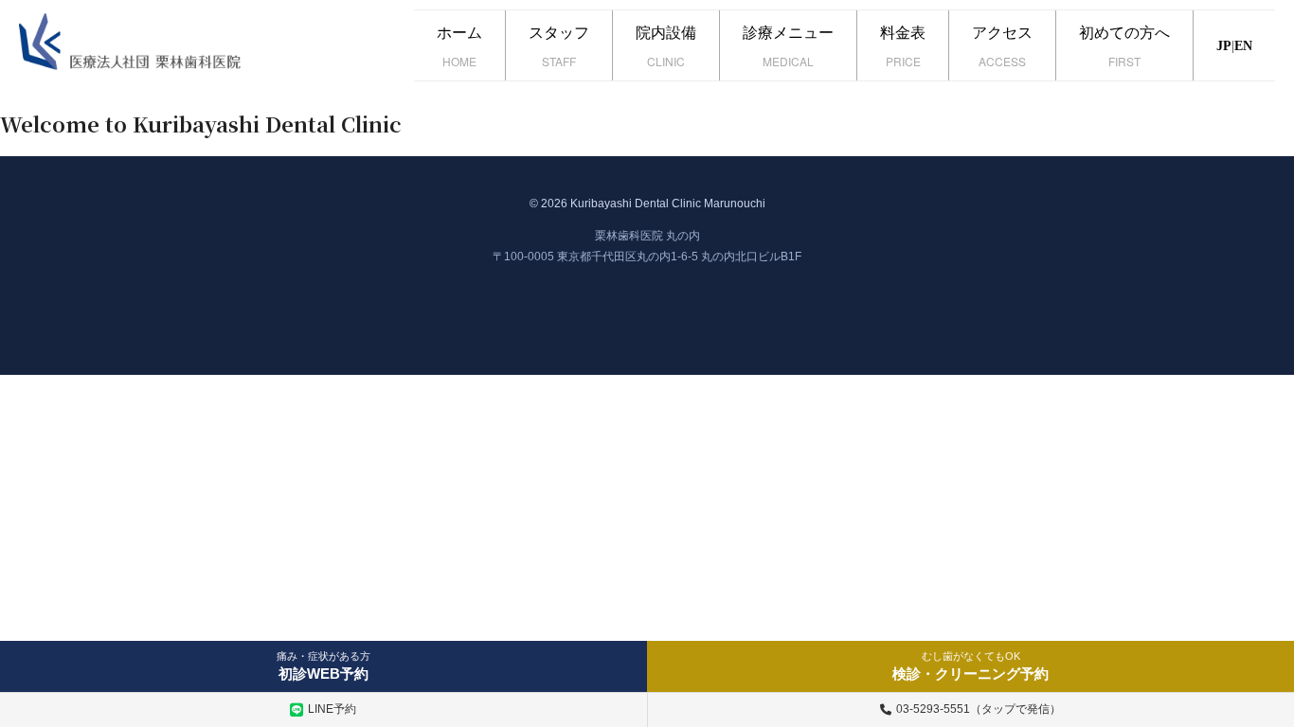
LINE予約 (332, 709)
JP (1223, 46)
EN (1243, 46)
